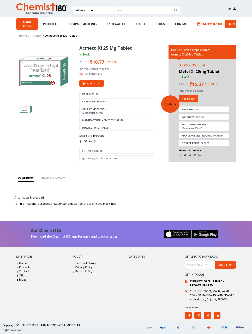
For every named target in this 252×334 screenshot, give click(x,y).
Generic (200, 117)
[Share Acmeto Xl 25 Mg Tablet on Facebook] (81, 141)
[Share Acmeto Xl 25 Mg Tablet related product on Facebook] (181, 155)
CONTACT (182, 24)
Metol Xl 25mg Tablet (199, 71)
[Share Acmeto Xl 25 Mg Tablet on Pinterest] (96, 141)
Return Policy (83, 271)
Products (25, 267)
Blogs (22, 279)
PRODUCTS (50, 24)
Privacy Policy (83, 267)
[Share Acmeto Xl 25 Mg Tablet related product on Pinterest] (195, 155)
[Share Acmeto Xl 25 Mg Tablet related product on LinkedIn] (190, 155)
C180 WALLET (116, 24)
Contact (24, 271)
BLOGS (160, 24)
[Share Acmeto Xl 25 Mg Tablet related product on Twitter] (186, 155)
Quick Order (27, 24)
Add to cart (94, 83)
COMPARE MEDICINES (82, 24)
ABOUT (140, 24)
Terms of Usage (85, 263)
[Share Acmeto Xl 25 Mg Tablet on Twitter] (86, 141)
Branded (101, 101)
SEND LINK (225, 265)
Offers (23, 275)
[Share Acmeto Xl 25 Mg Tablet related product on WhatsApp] (200, 155)
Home (23, 36)
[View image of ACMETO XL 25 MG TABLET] (25, 109)
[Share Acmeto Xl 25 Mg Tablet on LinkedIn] (91, 141)
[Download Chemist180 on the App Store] (177, 234)
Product (36, 36)
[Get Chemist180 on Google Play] (205, 234)
